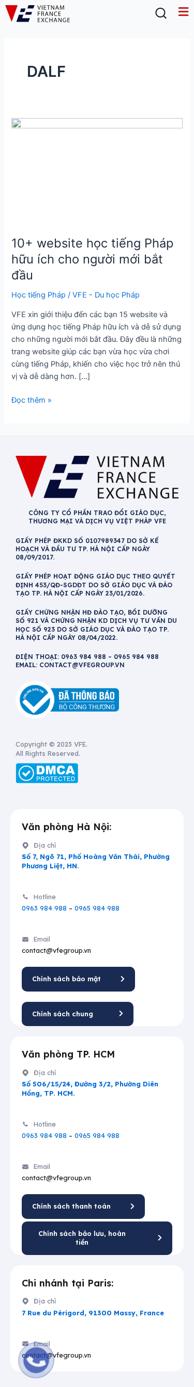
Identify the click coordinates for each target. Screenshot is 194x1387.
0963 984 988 (44, 908)
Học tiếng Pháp (38, 295)
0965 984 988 (97, 908)
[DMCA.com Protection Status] (47, 773)
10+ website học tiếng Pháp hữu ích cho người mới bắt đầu (92, 259)
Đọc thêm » (31, 399)
